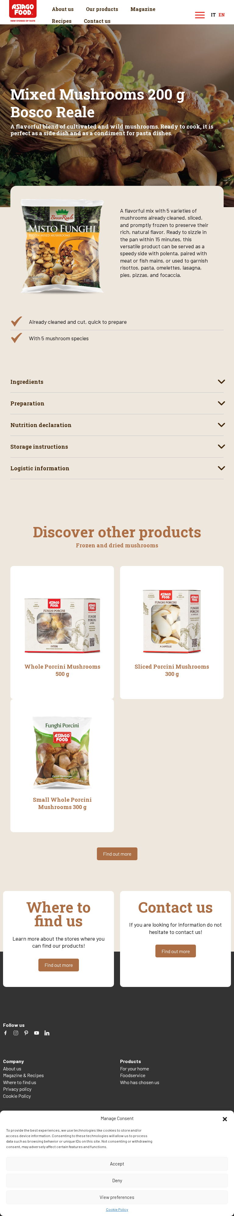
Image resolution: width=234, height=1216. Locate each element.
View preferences (117, 1197)
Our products (102, 9)
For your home (134, 1068)
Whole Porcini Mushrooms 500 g (62, 670)
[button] (225, 1118)
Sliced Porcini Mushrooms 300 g (172, 670)
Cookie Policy (117, 1209)
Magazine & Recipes (23, 1075)
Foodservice (132, 1075)
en (222, 15)
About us (63, 9)
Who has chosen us (139, 1082)
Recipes (62, 21)
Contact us (97, 21)
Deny (117, 1180)
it (213, 15)
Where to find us (19, 1082)
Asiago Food (23, 11)
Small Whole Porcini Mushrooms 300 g (62, 803)
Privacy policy (17, 1089)
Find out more (117, 854)
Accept (117, 1163)
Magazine (142, 9)
